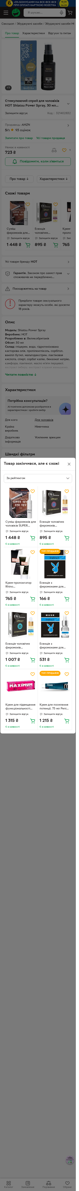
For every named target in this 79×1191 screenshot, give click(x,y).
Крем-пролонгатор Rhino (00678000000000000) (20, 585)
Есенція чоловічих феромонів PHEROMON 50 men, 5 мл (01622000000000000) (55, 524)
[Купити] (32, 538)
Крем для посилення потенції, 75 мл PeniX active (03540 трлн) (54, 707)
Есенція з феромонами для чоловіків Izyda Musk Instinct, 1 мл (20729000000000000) (55, 585)
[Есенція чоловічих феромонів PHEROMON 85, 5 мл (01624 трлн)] (20, 625)
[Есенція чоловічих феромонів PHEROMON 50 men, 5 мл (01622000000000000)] (55, 503)
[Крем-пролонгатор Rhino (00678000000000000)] (20, 564)
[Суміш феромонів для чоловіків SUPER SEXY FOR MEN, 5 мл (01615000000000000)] (20, 503)
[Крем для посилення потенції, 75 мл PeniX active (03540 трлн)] (55, 686)
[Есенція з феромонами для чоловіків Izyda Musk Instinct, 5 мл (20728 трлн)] (55, 625)
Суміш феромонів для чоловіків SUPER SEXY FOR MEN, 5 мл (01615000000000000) (20, 524)
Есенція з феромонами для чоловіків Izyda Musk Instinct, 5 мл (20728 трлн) (54, 646)
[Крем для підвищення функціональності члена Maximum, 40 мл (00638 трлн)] (20, 686)
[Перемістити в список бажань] (32, 491)
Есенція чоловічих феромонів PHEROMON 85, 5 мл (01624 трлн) (19, 646)
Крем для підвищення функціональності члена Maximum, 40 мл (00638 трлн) (20, 707)
